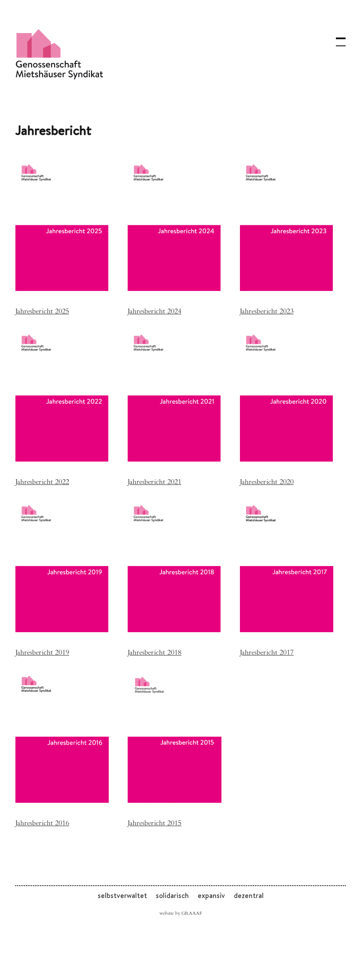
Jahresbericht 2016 (42, 824)
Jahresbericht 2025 (42, 312)
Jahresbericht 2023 (267, 312)
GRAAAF (191, 914)
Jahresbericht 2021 (154, 483)
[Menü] (337, 37)
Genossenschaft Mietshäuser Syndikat (59, 54)
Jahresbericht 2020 (267, 483)
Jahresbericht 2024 (154, 312)
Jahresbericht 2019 (42, 653)
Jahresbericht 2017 (267, 653)
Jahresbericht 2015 (154, 824)
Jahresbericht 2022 (42, 483)
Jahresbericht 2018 (154, 653)
